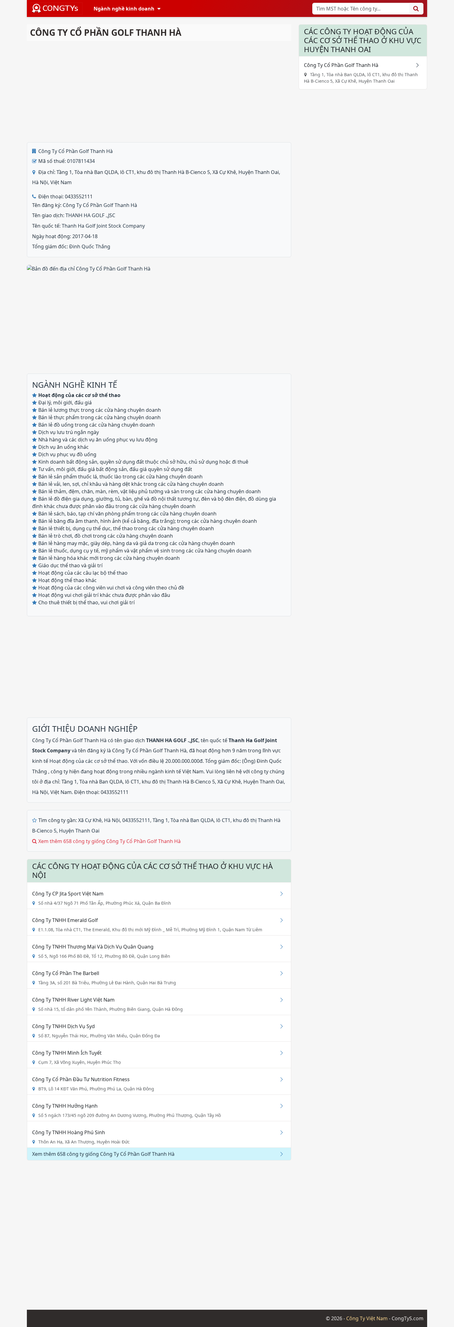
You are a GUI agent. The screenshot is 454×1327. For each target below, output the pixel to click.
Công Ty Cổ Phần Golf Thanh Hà (75, 151)
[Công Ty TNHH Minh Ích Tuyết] (279, 1052)
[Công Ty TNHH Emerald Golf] (279, 920)
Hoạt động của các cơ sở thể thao (88, 761)
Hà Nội (112, 820)
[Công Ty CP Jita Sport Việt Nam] (279, 893)
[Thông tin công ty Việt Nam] (56, 8)
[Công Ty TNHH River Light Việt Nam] (279, 999)
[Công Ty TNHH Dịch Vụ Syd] (279, 1026)
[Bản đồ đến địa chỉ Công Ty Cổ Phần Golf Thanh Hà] (88, 268)
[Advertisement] (159, 91)
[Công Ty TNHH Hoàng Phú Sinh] (279, 1132)
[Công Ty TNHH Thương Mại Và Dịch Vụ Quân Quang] (279, 946)
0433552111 (136, 820)
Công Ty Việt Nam (367, 1318)
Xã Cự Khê (90, 820)
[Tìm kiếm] (416, 8)
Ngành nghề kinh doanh (124, 8)
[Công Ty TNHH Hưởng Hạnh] (279, 1106)
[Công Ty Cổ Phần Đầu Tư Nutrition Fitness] (279, 1079)
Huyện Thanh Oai (79, 830)
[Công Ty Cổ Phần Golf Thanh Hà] (415, 65)
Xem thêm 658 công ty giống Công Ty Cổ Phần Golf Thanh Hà (109, 841)
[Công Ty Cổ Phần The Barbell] (279, 973)
